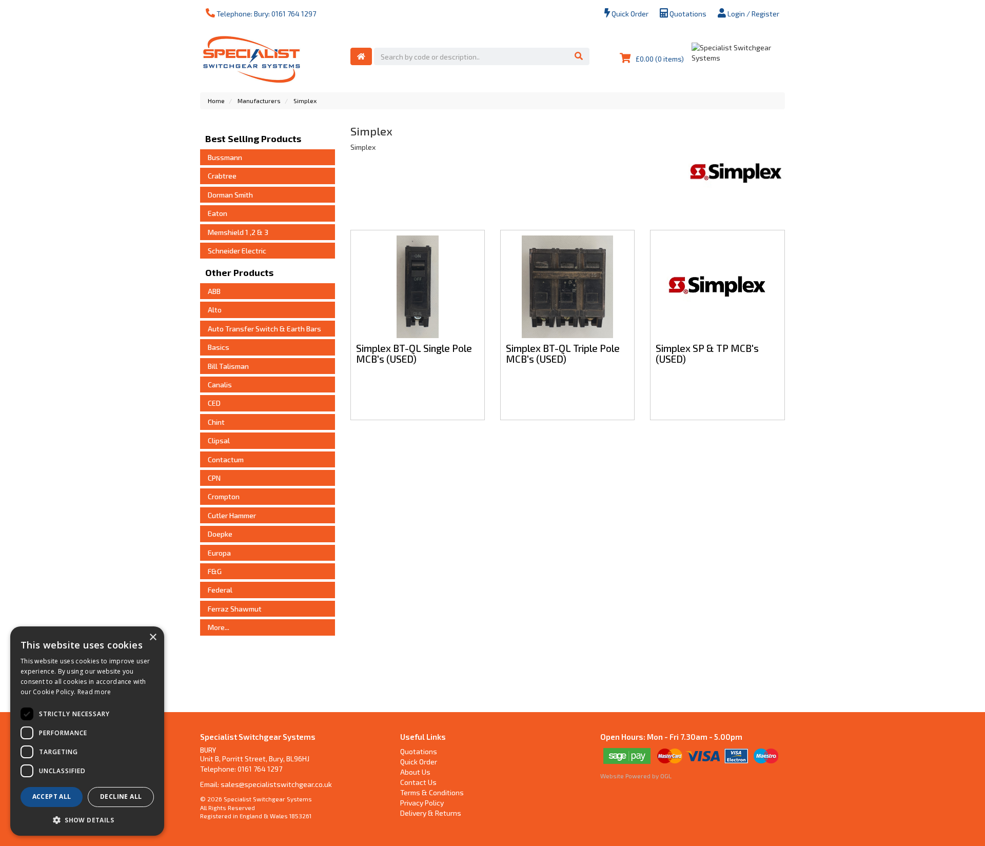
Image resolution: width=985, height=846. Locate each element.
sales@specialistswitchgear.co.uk (276, 784)
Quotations (687, 13)
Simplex (305, 100)
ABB (214, 291)
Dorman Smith (230, 194)
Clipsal (219, 440)
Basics (218, 347)
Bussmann (225, 157)
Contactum (226, 459)
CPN (214, 478)
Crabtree (222, 175)
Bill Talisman (228, 366)
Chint (216, 422)
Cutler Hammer (232, 515)
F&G (215, 571)
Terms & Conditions (432, 792)
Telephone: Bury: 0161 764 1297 (265, 13)
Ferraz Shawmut (235, 608)
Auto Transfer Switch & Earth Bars (264, 328)
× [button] (152, 637)
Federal (220, 589)
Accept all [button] (51, 796)
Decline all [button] (121, 796)
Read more (94, 691)
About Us (415, 772)
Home (216, 100)
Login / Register (752, 13)
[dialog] (87, 731)
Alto (215, 309)
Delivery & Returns (430, 813)
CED (214, 403)
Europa (219, 552)
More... (218, 627)
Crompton (224, 496)
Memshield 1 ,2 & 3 (238, 232)
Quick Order (629, 13)
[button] (87, 819)
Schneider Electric (237, 250)
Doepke (220, 533)
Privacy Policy (422, 802)
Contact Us (418, 782)
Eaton (217, 213)
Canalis (220, 384)
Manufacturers (259, 100)
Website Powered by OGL (636, 775)
